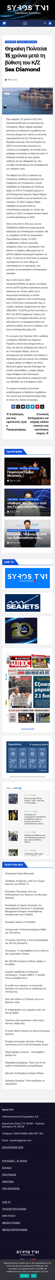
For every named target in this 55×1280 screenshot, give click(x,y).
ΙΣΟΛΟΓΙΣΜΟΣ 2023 (12, 1147)
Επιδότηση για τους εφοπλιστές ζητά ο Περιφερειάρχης (16, 422)
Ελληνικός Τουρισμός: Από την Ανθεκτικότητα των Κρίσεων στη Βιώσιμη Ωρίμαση (26, 894)
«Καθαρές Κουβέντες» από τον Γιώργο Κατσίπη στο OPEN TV (26, 506)
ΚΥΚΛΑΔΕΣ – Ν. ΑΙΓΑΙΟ (14, 1161)
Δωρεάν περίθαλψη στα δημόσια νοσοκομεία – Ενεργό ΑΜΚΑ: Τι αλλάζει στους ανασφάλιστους (25, 975)
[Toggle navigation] (25, 23)
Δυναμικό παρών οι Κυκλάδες (20, 922)
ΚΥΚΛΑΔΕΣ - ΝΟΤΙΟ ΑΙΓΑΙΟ (27, 42)
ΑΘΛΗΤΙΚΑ (8, 1181)
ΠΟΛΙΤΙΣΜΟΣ (9, 1175)
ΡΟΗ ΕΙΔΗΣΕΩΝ (11, 1188)
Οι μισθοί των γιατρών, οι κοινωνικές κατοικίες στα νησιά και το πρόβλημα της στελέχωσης (25, 988)
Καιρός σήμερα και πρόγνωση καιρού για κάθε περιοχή (27, 776)
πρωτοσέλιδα (27, 729)
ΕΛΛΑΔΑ (7, 1168)
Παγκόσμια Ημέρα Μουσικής (20, 474)
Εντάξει (24, 1276)
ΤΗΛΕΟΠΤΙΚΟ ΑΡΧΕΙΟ (14, 1209)
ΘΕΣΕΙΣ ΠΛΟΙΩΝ (11, 1223)
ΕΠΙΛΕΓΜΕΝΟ (10, 42)
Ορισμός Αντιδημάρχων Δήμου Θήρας (24, 1073)
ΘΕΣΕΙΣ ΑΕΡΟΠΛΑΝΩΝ (14, 1230)
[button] (45, 23)
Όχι (33, 1276)
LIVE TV (6, 1202)
